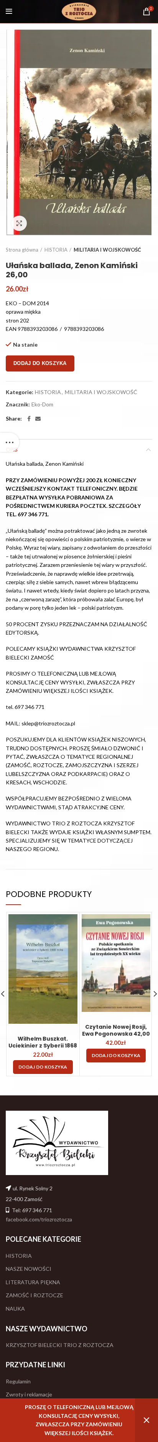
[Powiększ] (19, 223)
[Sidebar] (9, 442)
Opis (12, 449)
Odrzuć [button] (146, 1420)
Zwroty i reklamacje (29, 1394)
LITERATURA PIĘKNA (33, 1282)
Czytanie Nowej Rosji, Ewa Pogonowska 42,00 (116, 1030)
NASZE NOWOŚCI (28, 1268)
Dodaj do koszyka (40, 363)
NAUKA (15, 1308)
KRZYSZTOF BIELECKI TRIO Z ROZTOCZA (60, 1345)
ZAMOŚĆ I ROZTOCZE (34, 1295)
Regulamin (18, 1381)
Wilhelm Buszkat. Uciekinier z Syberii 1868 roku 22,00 (42, 1045)
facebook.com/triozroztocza (39, 1219)
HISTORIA (55, 250)
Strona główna (22, 250)
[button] (43, 1067)
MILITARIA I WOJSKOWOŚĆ (107, 250)
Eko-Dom (42, 404)
